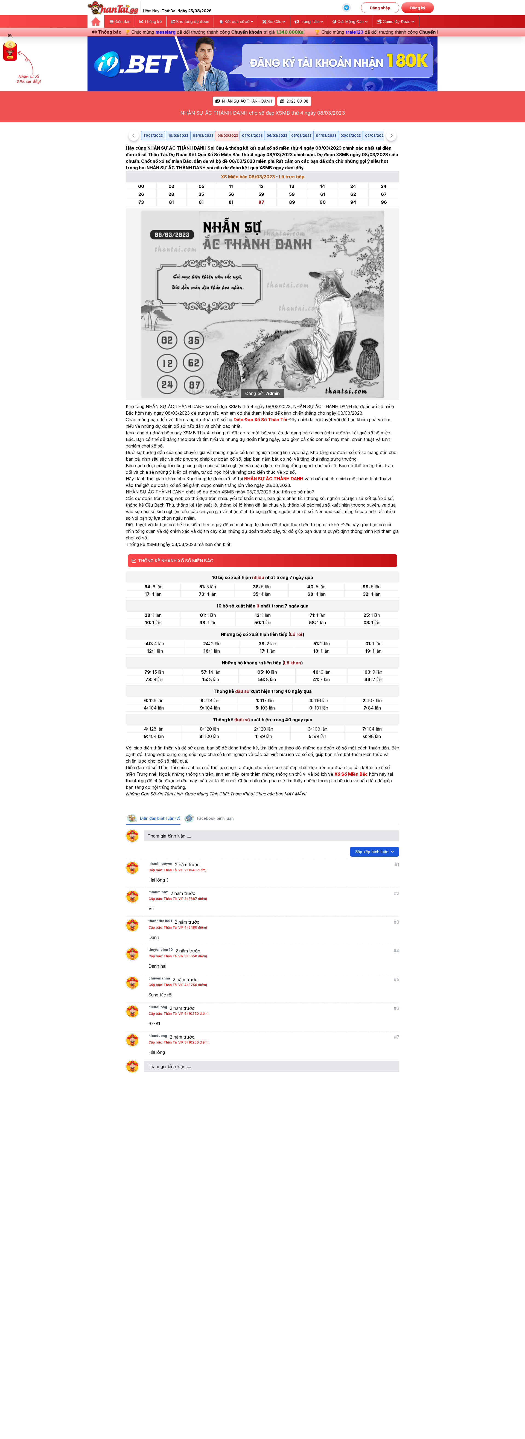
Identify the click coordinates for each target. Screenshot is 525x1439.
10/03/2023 (178, 135)
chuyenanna (159, 978)
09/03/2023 (203, 135)
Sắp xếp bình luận (371, 851)
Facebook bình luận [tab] (215, 818)
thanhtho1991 (160, 921)
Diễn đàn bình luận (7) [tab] (160, 818)
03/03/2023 (350, 135)
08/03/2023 (227, 135)
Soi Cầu (274, 21)
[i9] (263, 63)
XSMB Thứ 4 (196, 432)
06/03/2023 (277, 135)
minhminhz (158, 892)
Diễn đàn (121, 21)
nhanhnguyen (160, 863)
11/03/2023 (153, 135)
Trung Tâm (309, 21)
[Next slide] (391, 135)
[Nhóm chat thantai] (346, 7)
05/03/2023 (301, 135)
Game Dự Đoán (397, 21)
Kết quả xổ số (237, 21)
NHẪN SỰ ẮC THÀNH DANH (247, 101)
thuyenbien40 (160, 949)
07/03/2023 (252, 135)
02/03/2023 (375, 135)
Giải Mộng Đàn (350, 21)
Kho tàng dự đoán (192, 21)
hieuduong (157, 1007)
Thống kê (152, 21)
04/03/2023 (326, 135)
